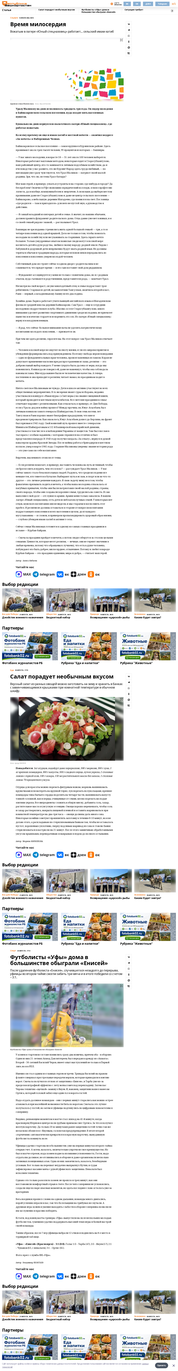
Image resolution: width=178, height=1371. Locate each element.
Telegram (162, 3)
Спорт (13, 951)
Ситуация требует (134, 10)
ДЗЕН (148, 3)
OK (137, 3)
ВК (127, 3)
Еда (12, 670)
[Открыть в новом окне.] (23, 574)
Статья (6, 10)
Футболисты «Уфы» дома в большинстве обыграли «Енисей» (98, 11)
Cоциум (14, 18)
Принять (161, 1365)
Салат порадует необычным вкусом (56, 10)
